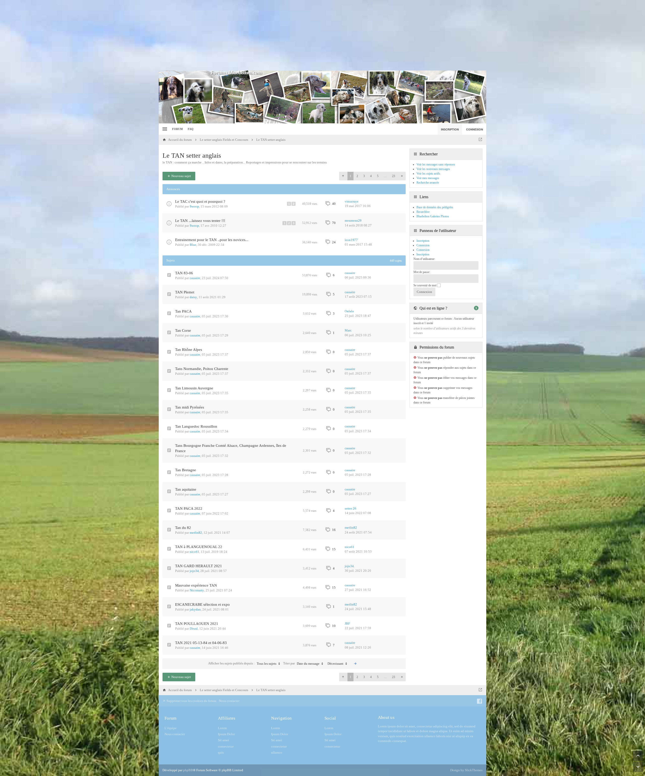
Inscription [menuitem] (450, 129)
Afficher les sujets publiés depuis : (242, 663)
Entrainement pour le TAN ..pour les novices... (211, 240)
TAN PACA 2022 (188, 509)
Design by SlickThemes (466, 770)
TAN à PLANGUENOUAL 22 (198, 547)
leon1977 (351, 240)
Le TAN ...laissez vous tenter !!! (200, 221)
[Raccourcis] (164, 129)
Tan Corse (183, 330)
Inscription (422, 254)
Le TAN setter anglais (192, 155)
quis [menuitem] (221, 752)
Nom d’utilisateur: (424, 259)
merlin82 (196, 532)
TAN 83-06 (184, 273)
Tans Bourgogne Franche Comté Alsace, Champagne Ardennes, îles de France (230, 448)
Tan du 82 (183, 528)
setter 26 (350, 508)
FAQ (191, 128)
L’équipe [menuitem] (171, 728)
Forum (177, 128)
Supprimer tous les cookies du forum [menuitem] (191, 701)
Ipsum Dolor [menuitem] (226, 734)
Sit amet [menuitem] (223, 740)
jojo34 (194, 571)
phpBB (188, 770)
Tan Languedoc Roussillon (196, 426)
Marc (348, 330)
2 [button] (357, 176)
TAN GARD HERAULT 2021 (198, 566)
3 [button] (364, 176)
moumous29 (353, 220)
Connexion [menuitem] (474, 129)
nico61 (194, 552)
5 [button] (377, 176)
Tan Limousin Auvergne (194, 388)
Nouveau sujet (181, 176)
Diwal (194, 628)
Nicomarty (197, 590)
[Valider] (355, 663)
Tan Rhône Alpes (188, 350)
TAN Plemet (184, 292)
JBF (347, 623)
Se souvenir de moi (425, 285)
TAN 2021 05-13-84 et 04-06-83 (201, 643)
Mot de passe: (421, 272)
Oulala (349, 311)
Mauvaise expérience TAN (196, 585)
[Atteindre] (480, 140)
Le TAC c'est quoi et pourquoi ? (200, 201)
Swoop (194, 206)
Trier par (301, 663)
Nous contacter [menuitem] (229, 701)
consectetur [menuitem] (226, 746)
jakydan (195, 609)
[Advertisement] (322, 35)
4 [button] (371, 176)
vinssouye (352, 201)
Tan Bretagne (185, 470)
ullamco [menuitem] (276, 752)
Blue (193, 245)
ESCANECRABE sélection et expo (202, 604)
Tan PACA (183, 311)
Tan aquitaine (185, 489)
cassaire (195, 278)
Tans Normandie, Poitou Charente (201, 369)
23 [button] (393, 176)
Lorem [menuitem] (222, 728)
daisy (193, 297)
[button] (343, 176)
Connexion (423, 250)
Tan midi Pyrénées (189, 407)
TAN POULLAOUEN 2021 (196, 624)
